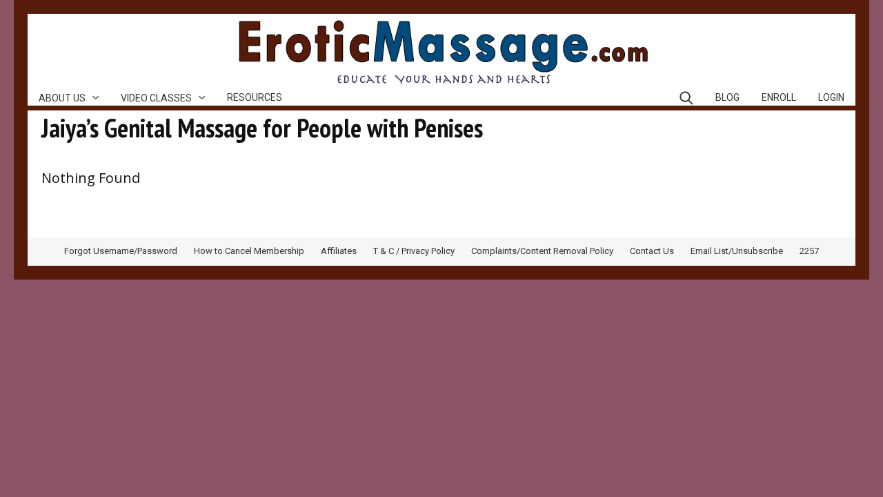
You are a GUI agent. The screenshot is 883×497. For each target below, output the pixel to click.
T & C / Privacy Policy (414, 251)
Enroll (779, 97)
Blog (727, 97)
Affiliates (339, 251)
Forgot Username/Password (120, 251)
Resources (254, 97)
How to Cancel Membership (249, 251)
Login (831, 97)
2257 (809, 251)
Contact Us (652, 251)
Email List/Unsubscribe (737, 251)
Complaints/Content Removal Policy (542, 251)
